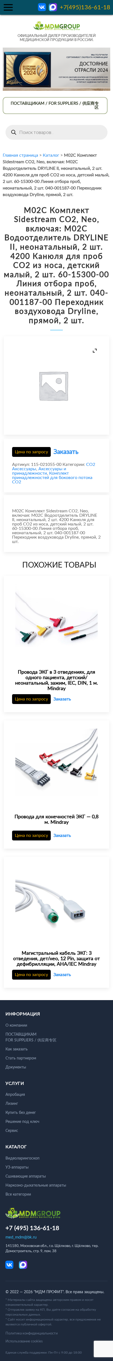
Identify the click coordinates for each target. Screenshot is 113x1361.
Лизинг (11, 1104)
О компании (16, 1025)
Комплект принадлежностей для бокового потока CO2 (52, 477)
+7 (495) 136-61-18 (32, 1228)
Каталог (51, 155)
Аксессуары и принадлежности (39, 471)
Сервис (11, 1131)
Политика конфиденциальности (31, 1333)
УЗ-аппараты (17, 1167)
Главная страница (20, 155)
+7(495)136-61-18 (85, 7)
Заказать (65, 452)
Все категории (18, 1194)
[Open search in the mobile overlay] (56, 132)
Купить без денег (20, 1113)
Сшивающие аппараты (25, 1176)
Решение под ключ (22, 1122)
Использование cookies (24, 1341)
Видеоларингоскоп (22, 1158)
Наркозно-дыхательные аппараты (35, 1185)
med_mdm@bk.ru (20, 1237)
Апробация (15, 1095)
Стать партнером (20, 1058)
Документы (15, 1067)
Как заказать (16, 1049)
